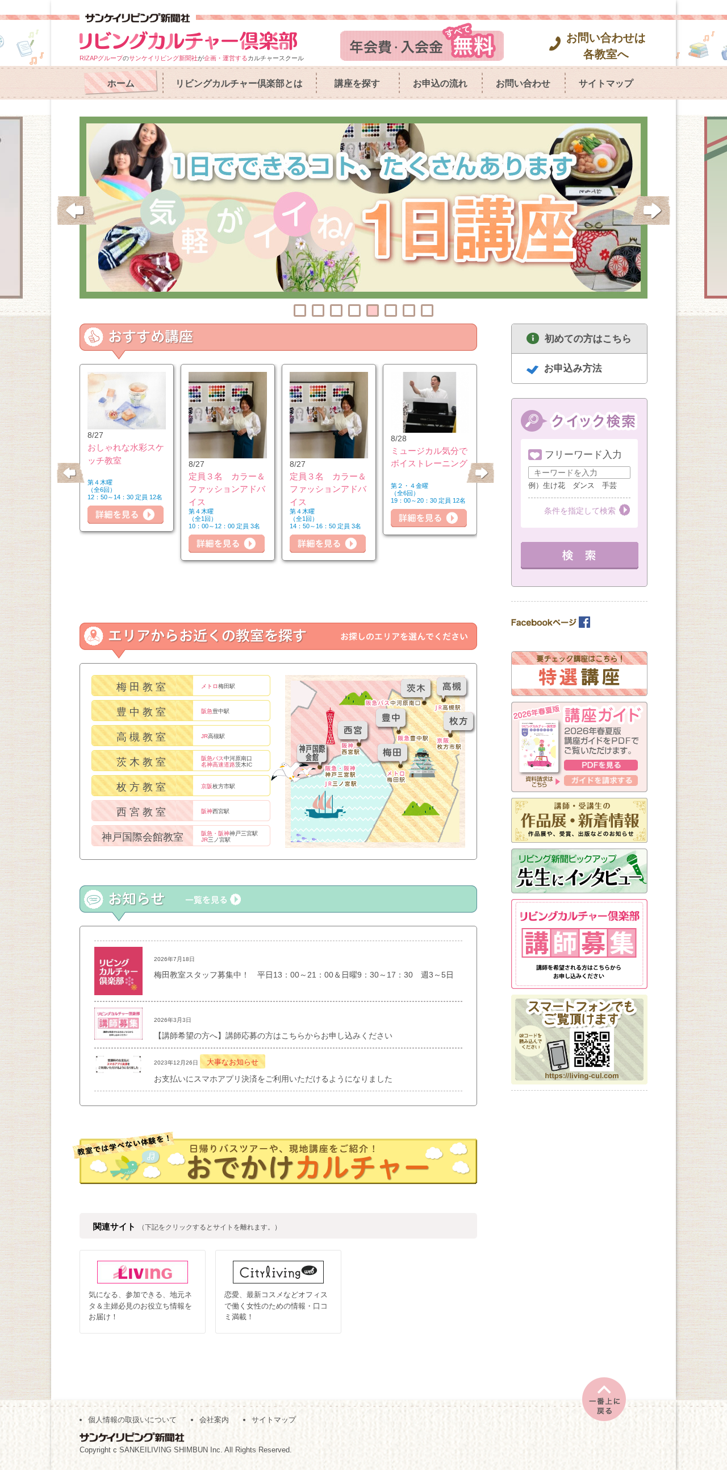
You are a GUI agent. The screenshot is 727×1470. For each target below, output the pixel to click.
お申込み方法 (573, 368)
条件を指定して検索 (580, 510)
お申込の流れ (440, 83)
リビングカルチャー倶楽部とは (239, 83)
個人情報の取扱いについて (132, 1419)
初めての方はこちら (588, 338)
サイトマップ (606, 83)
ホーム (121, 83)
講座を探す (357, 83)
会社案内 (214, 1419)
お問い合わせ (523, 83)
